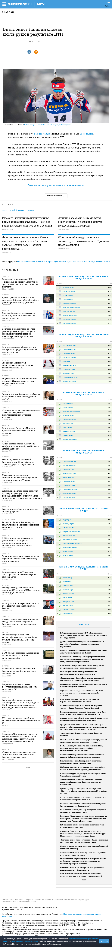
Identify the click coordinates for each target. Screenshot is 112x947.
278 (109, 431)
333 (109, 474)
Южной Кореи (86, 133)
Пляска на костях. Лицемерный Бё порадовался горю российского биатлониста (82, 868)
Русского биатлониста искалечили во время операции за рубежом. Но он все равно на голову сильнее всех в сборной (27, 221)
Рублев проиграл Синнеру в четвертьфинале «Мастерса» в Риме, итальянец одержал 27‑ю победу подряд (83, 791)
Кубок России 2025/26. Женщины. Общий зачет (84, 452)
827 (109, 598)
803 (109, 602)
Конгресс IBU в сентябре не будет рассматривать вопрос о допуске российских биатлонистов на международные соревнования (82, 659)
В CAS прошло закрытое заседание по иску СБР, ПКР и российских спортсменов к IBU (83, 798)
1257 (109, 345)
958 (109, 582)
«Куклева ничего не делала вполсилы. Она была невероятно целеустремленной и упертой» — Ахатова (81, 693)
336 (109, 419)
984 (109, 524)
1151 (109, 353)
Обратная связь (17, 899)
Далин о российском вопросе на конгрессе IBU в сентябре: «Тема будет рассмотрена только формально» (82, 644)
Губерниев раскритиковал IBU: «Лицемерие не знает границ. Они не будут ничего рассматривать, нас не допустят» (83, 635)
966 (109, 381)
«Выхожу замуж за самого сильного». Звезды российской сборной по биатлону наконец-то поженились (81, 782)
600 (109, 614)
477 (109, 404)
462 (109, 407)
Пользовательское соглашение (64, 899)
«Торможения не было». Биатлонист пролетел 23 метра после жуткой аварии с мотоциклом (82, 679)
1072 (109, 299)
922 (109, 590)
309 (109, 477)
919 (109, 323)
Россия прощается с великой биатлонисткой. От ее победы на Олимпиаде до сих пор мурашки (83, 713)
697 (109, 555)
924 (109, 319)
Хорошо (104, 941)
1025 (109, 311)
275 (109, 435)
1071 (109, 303)
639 (109, 610)
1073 (109, 357)
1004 (109, 369)
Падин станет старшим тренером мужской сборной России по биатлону (84, 847)
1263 (109, 520)
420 (109, 411)
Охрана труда (84, 899)
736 (109, 544)
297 (109, 423)
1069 (109, 361)
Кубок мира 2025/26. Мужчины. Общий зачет (84, 510)
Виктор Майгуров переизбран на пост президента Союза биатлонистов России (83, 774)
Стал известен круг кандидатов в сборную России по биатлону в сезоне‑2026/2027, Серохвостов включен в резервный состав (83, 861)
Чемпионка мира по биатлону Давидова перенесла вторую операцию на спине (83, 853)
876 (109, 536)
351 (109, 415)
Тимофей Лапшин (16, 210)
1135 (109, 578)
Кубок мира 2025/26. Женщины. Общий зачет (84, 568)
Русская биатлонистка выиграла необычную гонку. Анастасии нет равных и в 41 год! (83, 651)
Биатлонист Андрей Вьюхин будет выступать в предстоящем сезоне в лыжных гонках (82, 666)
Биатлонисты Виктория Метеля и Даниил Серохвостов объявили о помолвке (79, 700)
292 (109, 427)
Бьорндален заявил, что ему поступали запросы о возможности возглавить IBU (83, 811)
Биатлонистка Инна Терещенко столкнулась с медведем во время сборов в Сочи (81, 762)
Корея (4, 210)
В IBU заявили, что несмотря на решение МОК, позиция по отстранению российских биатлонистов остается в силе (81, 748)
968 (109, 377)
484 (109, 466)
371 (109, 470)
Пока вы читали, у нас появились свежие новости (56, 185)
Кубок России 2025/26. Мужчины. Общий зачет (84, 394)
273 (109, 493)
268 (109, 497)
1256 (109, 349)
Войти (107, 6)
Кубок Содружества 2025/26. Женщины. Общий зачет (84, 335)
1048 (109, 307)
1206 (109, 287)
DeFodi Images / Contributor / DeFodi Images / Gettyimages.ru (47, 125)
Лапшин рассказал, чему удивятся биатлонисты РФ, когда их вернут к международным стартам (80, 221)
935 (109, 315)
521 (109, 462)
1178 (109, 295)
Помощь (5, 899)
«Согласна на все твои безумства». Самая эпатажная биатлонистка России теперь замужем (84, 841)
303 (109, 485)
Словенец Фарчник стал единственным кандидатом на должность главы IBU (78, 672)
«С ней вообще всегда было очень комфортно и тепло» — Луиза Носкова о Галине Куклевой (81, 706)
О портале (29, 899)
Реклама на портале (43, 899)
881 (109, 594)
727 (109, 547)
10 (57, 323)
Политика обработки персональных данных (19, 901)
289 (109, 489)
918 (109, 532)
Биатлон (8, 12)
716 (109, 551)
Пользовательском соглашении (24, 941)
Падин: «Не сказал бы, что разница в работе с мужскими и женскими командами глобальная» (67, 261)
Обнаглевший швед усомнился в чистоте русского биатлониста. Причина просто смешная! (83, 241)
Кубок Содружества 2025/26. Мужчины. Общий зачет (84, 277)
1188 (109, 291)
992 (109, 373)
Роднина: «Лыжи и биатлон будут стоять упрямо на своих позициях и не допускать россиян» (83, 740)
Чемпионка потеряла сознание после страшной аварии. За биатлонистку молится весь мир (82, 755)
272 (109, 439)
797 (109, 540)
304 (109, 481)
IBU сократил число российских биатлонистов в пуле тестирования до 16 (82, 826)
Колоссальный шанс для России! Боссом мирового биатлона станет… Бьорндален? (83, 804)
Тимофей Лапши (41, 133)
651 (109, 606)
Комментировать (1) (56, 196)
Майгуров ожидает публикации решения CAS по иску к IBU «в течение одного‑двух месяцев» (82, 768)
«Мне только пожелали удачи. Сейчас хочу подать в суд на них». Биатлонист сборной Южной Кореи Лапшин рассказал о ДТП (26, 243)
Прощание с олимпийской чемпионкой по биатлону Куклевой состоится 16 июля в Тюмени (84, 719)
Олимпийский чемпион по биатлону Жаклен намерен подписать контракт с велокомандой (81, 874)
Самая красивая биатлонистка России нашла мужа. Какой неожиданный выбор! (83, 685)
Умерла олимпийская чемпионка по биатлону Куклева (81, 734)
